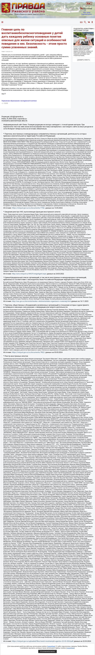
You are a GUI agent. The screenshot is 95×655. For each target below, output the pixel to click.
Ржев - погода (86, 12)
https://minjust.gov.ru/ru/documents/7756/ (28, 208)
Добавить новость (83, 60)
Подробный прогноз (86, 14)
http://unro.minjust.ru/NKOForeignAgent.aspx (29, 274)
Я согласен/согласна (47, 651)
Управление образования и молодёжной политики (19, 101)
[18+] (23, 9)
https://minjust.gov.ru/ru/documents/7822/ (28, 352)
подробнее (51, 646)
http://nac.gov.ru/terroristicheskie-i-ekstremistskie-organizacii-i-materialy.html (41, 301)
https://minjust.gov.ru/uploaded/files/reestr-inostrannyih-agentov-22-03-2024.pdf (42, 641)
